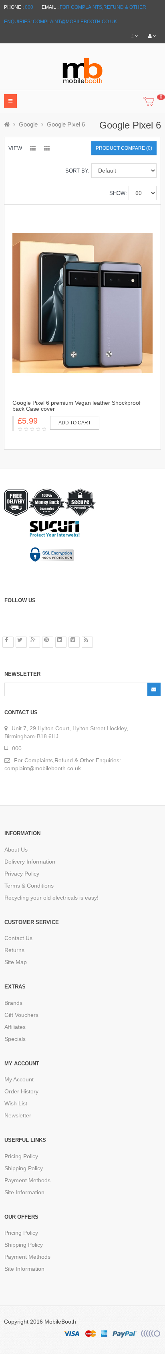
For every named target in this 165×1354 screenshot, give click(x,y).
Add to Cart (74, 423)
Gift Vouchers (21, 1015)
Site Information (24, 1192)
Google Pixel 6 (66, 124)
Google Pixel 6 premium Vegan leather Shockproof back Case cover (76, 406)
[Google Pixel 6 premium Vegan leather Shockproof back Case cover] (82, 302)
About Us (16, 849)
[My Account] (152, 36)
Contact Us (18, 938)
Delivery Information (29, 861)
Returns (14, 950)
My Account (19, 1079)
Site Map (15, 962)
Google (28, 124)
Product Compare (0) (124, 148)
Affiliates (15, 1027)
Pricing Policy (21, 1156)
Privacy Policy (21, 873)
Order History (21, 1091)
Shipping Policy (23, 1168)
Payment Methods (27, 1180)
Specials (15, 1039)
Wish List (15, 1103)
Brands (13, 1003)
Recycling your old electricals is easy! (51, 897)
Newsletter (17, 1115)
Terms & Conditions (29, 885)
